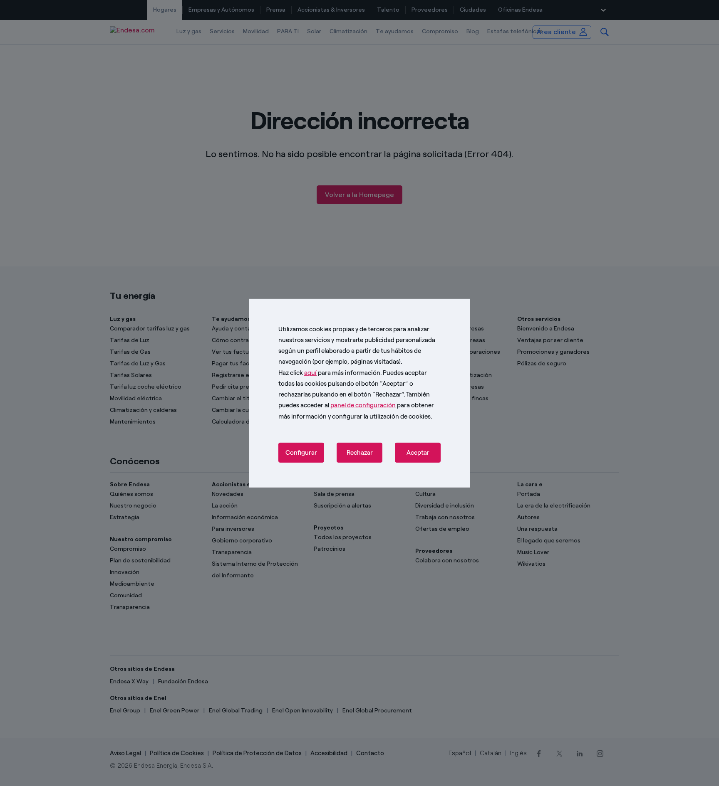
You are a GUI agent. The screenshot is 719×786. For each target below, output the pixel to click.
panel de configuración (363, 405)
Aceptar (418, 452)
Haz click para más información (329, 372)
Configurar (301, 452)
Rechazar (360, 452)
